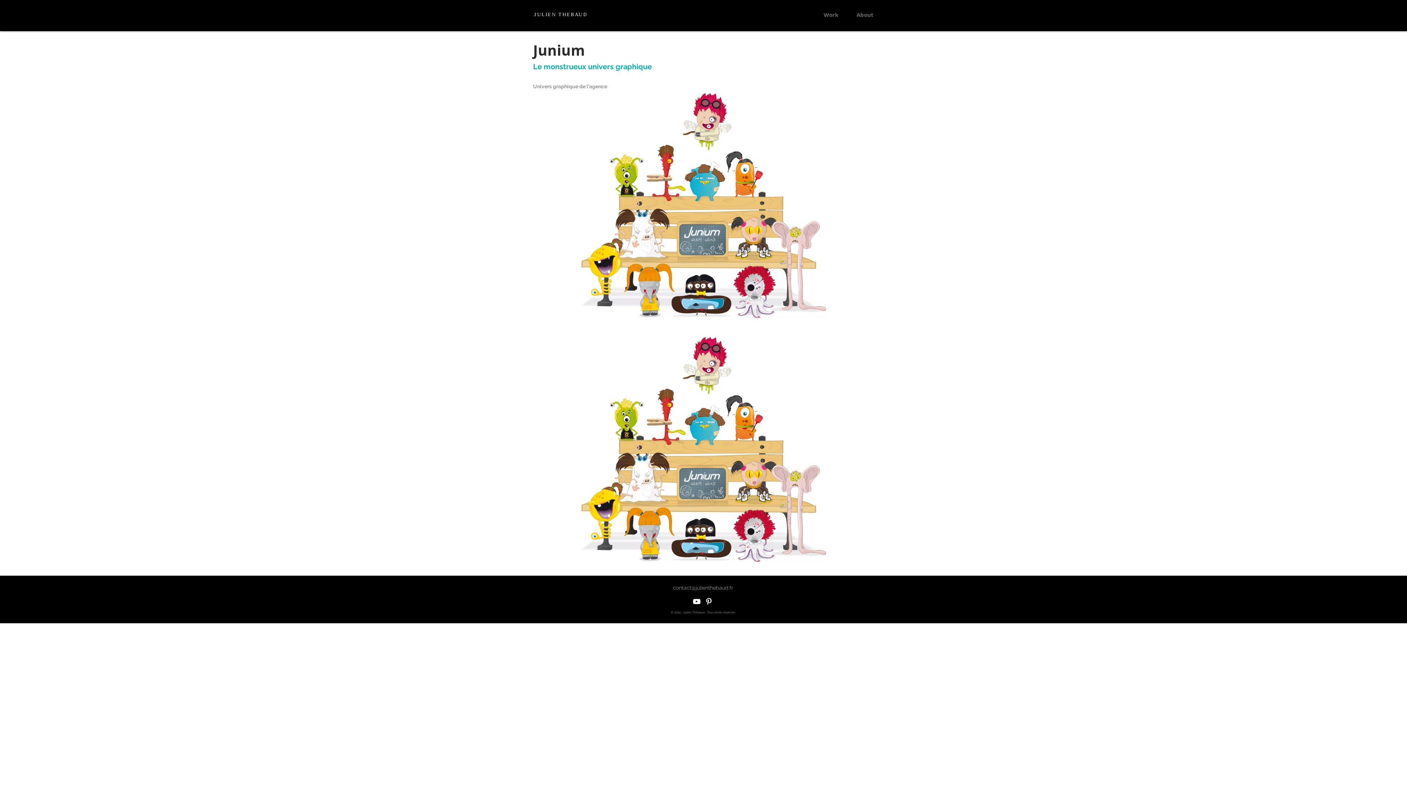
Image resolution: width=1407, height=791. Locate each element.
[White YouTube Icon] (696, 601)
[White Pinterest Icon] (708, 601)
